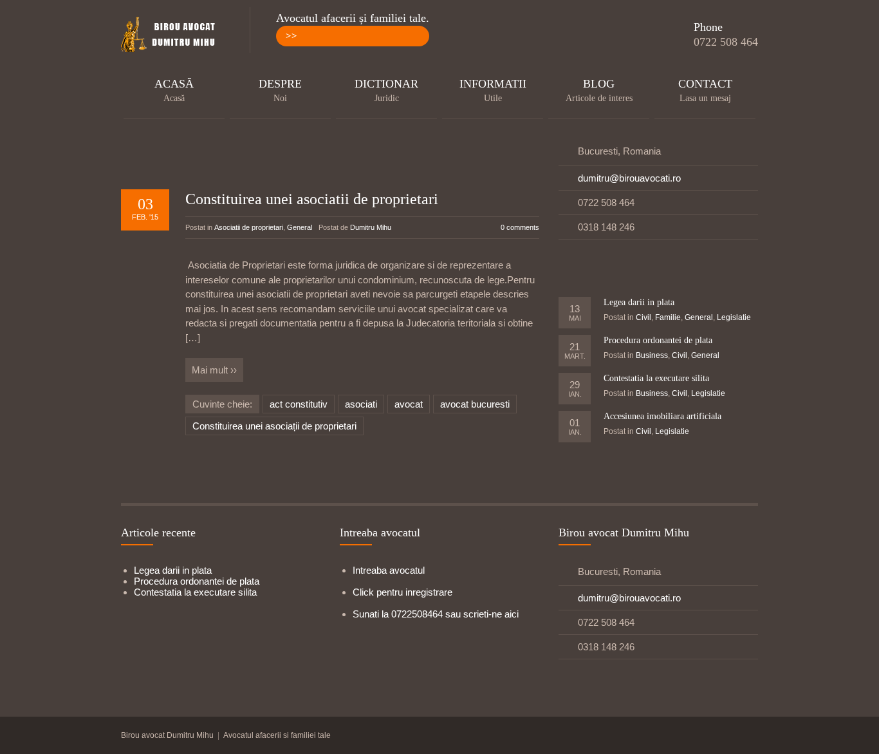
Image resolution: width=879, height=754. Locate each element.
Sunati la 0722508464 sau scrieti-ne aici (436, 613)
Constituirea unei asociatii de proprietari (311, 199)
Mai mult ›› (214, 369)
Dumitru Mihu (370, 227)
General (299, 227)
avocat (408, 404)
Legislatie (734, 317)
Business (652, 355)
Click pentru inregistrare (402, 592)
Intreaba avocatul (389, 570)
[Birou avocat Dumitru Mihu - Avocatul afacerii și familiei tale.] (172, 35)
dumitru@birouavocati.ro (629, 178)
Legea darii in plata (639, 302)
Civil (643, 317)
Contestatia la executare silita (656, 378)
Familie (668, 317)
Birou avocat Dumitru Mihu (167, 735)
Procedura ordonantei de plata (658, 340)
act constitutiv (299, 404)
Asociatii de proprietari (248, 227)
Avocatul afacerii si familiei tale (277, 735)
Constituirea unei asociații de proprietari (274, 425)
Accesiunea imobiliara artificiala (662, 416)
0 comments (520, 227)
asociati (361, 404)
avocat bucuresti (475, 404)
